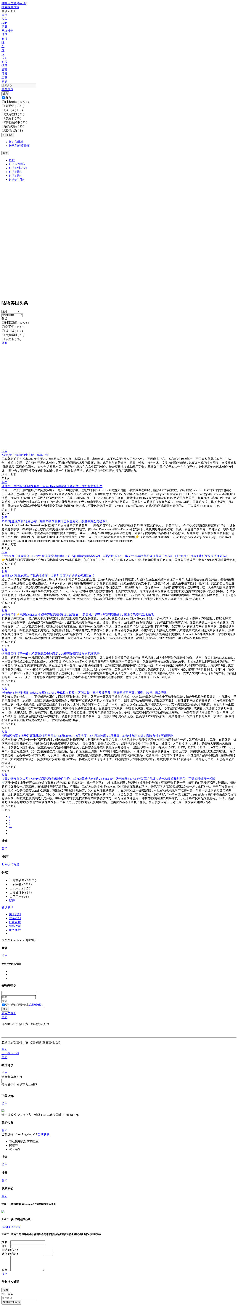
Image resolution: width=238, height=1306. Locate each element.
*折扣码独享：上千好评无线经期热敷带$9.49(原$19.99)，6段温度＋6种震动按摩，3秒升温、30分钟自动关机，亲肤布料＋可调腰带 (87, 735)
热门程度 (13, 864)
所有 (8, 97)
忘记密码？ (36, 1004)
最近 (12, 160)
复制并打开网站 (11, 1302)
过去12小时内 (18, 167)
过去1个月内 (17, 179)
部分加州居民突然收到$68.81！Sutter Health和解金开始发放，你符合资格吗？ (51, 486)
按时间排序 (16, 141)
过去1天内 (15, 171)
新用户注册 (8, 1013)
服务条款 (15, 930)
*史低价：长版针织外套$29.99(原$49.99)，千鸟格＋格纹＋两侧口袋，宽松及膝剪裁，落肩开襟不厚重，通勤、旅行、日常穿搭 (84, 692)
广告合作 (15, 922)
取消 (10, 907)
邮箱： (5, 1246)
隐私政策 (15, 926)
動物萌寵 (14, 126)
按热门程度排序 (19, 145)
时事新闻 (17, 101)
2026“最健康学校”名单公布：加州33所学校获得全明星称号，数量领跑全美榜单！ (54, 521)
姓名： (5, 1242)
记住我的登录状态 (17, 1004)
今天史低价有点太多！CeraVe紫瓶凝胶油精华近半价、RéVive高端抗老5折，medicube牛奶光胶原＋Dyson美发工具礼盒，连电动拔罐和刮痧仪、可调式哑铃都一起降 (108, 778)
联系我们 (15, 918)
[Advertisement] (113, 371)
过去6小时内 (17, 164)
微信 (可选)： (10, 1253)
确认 (4, 907)
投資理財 (14, 114)
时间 (4, 864)
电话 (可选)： (10, 1249)
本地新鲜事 (16, 122)
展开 (4, 343)
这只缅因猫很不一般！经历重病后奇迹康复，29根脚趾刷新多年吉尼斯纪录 (50, 653)
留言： (5, 1270)
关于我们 (15, 914)
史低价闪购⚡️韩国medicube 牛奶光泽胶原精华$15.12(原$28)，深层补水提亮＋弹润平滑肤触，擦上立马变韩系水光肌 (77, 614)
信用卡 (13, 118)
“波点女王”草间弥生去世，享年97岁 (25, 455)
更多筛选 (7, 89)
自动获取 (43, 1134)
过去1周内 (15, 175)
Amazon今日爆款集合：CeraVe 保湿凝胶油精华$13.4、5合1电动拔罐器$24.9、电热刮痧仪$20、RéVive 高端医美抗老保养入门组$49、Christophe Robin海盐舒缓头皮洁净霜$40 (114, 556)
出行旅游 (14, 130)
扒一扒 (14, 110)
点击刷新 (36, 1042)
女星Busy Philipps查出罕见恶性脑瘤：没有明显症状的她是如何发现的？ (48, 575)
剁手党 (14, 106)
